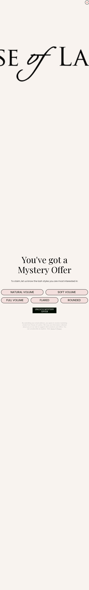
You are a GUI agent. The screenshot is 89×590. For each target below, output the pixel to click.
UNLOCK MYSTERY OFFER (44, 310)
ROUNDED (74, 300)
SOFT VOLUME (67, 292)
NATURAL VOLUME (22, 292)
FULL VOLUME (14, 300)
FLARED (44, 300)
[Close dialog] (87, 2)
